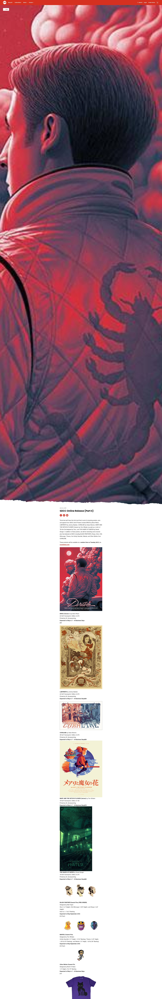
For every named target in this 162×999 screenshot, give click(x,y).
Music (24, 2)
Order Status (151, 2)
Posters (31, 2)
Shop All (10, 2)
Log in (145, 2)
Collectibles (18, 2)
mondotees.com (64, 544)
